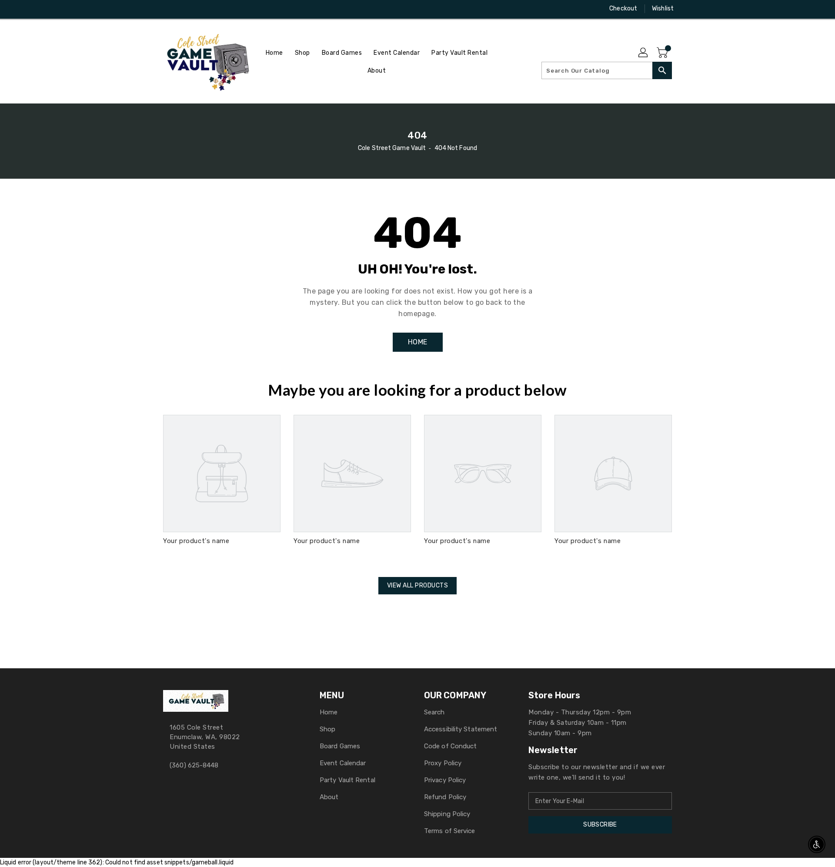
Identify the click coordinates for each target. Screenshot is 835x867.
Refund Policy (445, 797)
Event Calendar (343, 763)
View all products (417, 585)
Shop (327, 729)
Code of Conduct (450, 746)
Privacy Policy (445, 780)
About (329, 797)
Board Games (340, 746)
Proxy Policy (442, 763)
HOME (418, 342)
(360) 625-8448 (194, 765)
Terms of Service (449, 831)
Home (328, 712)
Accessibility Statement (460, 729)
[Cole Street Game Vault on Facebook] (150, 8)
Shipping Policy (447, 814)
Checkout (623, 8)
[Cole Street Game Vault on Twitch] (200, 8)
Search (434, 712)
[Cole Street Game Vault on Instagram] (167, 8)
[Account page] (643, 53)
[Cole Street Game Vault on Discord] (183, 8)
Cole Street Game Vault (392, 148)
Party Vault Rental (347, 780)
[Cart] (663, 53)
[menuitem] (274, 53)
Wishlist (663, 8)
